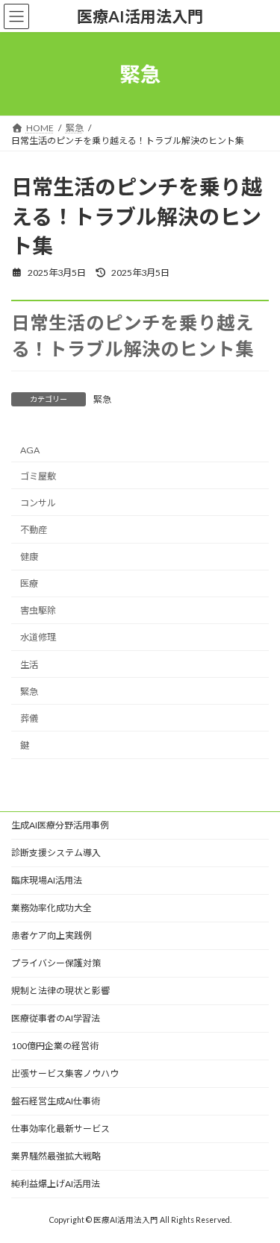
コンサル (38, 503)
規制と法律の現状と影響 (60, 990)
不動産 (33, 529)
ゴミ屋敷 (38, 476)
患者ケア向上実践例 (51, 935)
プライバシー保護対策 (56, 963)
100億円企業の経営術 (55, 1045)
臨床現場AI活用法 (46, 880)
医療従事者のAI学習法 (55, 1018)
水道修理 (38, 637)
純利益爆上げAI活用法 (55, 1183)
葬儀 (29, 718)
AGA (30, 450)
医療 (29, 584)
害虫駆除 (38, 611)
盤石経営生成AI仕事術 (55, 1101)
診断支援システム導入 (56, 852)
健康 (29, 556)
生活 (29, 664)
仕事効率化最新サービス (60, 1128)
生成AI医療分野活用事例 (60, 825)
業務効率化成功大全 (51, 907)
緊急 (102, 399)
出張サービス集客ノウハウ (65, 1073)
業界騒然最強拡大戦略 (56, 1156)
